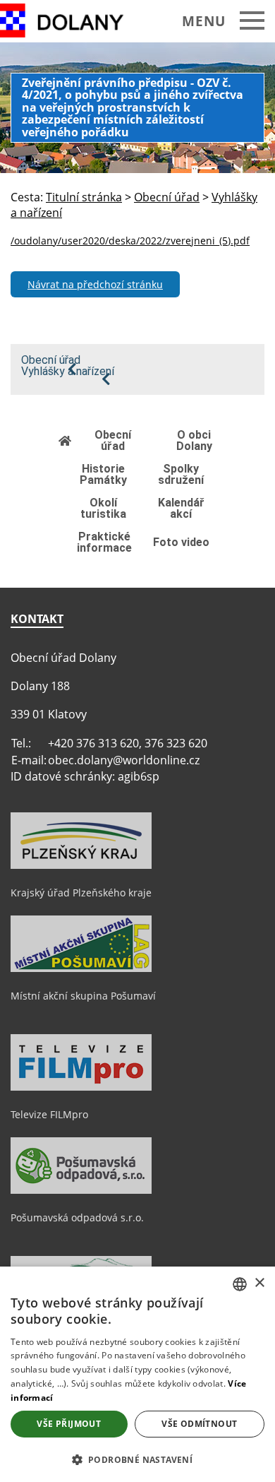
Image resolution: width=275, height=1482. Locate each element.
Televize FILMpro (49, 1114)
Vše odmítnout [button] (199, 1424)
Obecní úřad (50, 360)
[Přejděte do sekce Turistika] (65, 440)
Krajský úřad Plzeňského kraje (81, 892)
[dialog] (137, 1374)
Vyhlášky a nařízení (67, 371)
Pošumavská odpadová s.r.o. (77, 1217)
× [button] (259, 1283)
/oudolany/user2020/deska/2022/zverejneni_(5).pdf (130, 240)
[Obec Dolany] (72, 21)
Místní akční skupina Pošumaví (83, 995)
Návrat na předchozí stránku (95, 284)
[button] (137, 1459)
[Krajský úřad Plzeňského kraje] (81, 865)
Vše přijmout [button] (69, 1424)
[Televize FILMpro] (81, 1087)
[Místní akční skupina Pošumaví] (81, 968)
